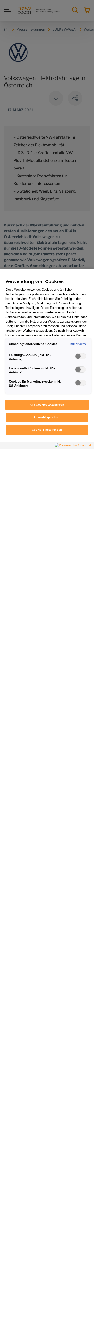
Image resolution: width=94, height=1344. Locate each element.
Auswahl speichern (47, 417)
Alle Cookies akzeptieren (47, 404)
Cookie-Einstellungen (47, 429)
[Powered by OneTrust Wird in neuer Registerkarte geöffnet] (73, 446)
